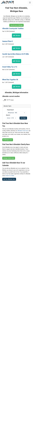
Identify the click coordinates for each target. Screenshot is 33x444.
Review (18, 35)
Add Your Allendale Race (9, 179)
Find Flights (23, 118)
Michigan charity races (8, 158)
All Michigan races (7, 139)
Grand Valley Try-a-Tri (9, 67)
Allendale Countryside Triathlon (13, 28)
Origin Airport (10, 110)
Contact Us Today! (9, 175)
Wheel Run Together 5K (10, 80)
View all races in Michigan (16, 25)
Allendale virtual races (23, 130)
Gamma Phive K (7, 41)
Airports (8, 115)
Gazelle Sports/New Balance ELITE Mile (15, 54)
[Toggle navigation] (30, 2)
